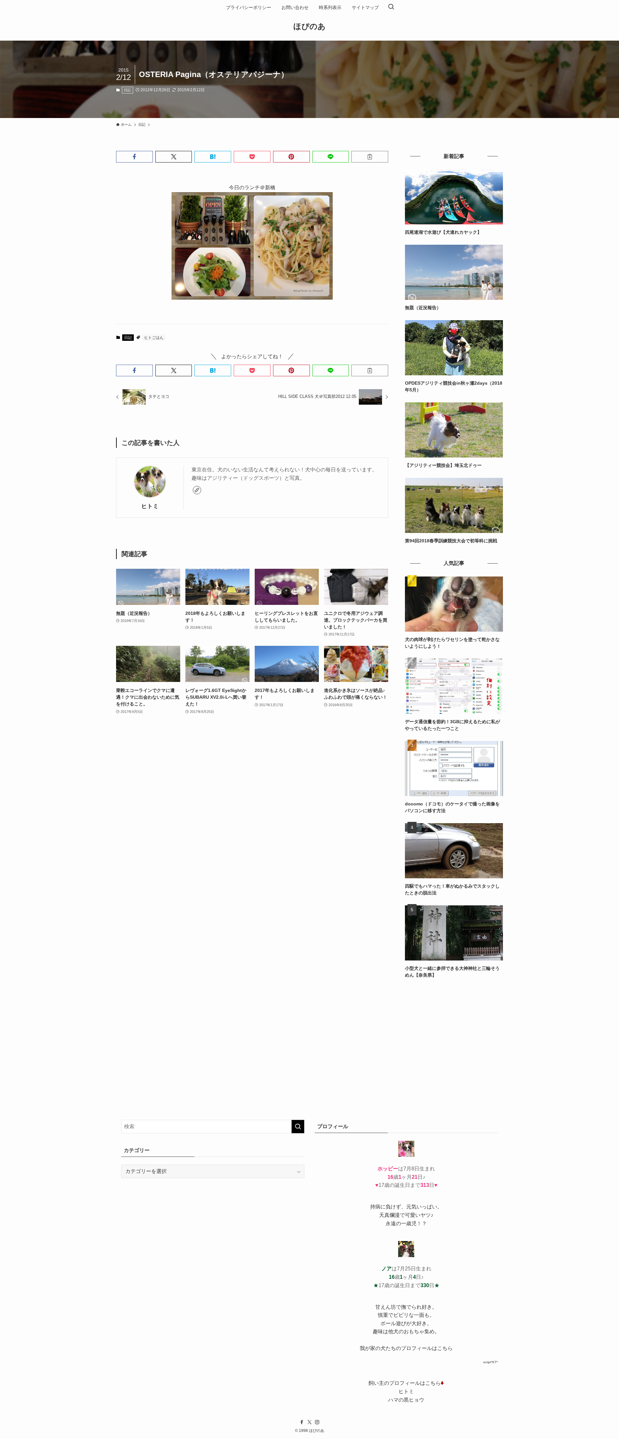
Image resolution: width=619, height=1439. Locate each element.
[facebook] (302, 1422)
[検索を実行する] (297, 1126)
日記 (127, 90)
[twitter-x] (309, 1422)
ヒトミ (150, 506)
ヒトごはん (153, 337)
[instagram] (317, 1422)
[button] (134, 157)
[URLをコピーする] (369, 157)
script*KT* (490, 1362)
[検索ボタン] (391, 7)
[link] (197, 490)
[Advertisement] (454, 1033)
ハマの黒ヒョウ (406, 1400)
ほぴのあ (309, 26)
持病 (375, 1206)
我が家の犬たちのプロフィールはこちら (406, 1348)
